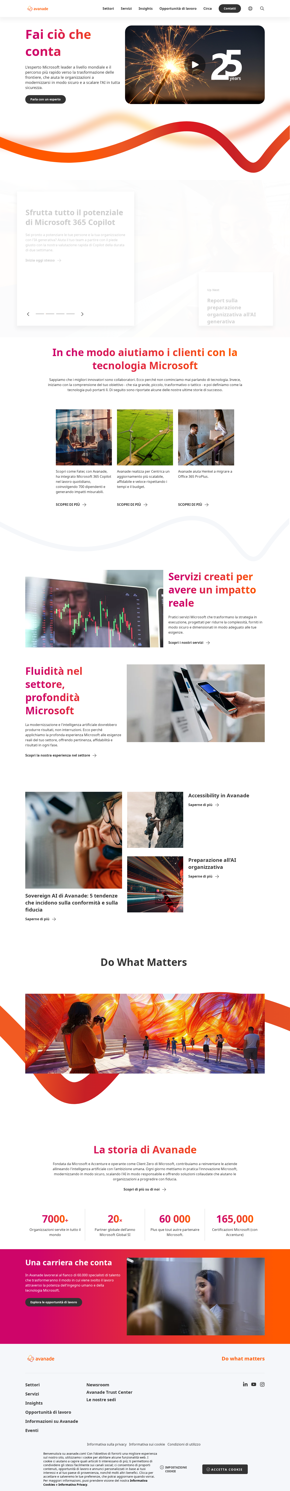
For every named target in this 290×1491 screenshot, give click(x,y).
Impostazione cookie (176, 1469)
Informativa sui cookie (147, 1444)
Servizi (126, 8)
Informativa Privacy (72, 1485)
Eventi (31, 1430)
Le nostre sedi (101, 1399)
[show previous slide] (28, 314)
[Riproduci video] (195, 64)
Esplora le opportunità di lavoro (53, 1302)
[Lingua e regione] (254, 8)
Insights (146, 8)
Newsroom (97, 1385)
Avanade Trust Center (109, 1392)
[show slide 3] (60, 313)
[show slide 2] (50, 313)
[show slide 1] (40, 313)
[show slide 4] (70, 313)
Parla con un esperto (45, 99)
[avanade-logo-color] (37, 8)
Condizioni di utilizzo (184, 1444)
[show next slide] (82, 314)
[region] (145, 1469)
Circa (207, 8)
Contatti (230, 8)
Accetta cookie (227, 1469)
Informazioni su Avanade (51, 1421)
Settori (108, 8)
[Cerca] (262, 8)
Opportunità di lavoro (178, 8)
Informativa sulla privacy (107, 1444)
